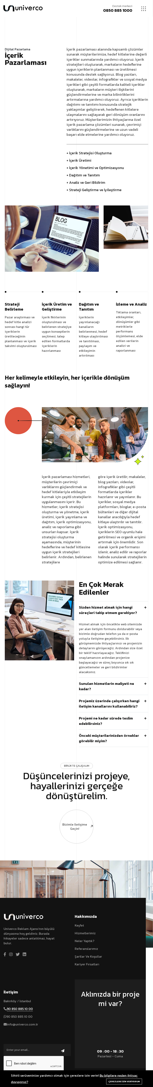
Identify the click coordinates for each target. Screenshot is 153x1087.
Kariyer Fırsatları (87, 964)
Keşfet (79, 925)
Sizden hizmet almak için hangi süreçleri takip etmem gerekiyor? (108, 610)
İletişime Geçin (108, 1015)
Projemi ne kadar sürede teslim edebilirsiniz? (106, 721)
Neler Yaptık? (84, 940)
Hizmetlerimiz (85, 933)
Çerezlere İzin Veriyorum (124, 1081)
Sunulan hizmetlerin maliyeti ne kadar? (106, 686)
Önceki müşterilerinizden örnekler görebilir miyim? (109, 738)
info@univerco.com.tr (22, 1024)
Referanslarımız (86, 948)
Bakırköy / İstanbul (17, 1001)
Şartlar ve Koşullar (88, 956)
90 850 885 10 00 (20, 1008)
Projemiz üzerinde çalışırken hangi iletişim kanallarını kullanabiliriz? (109, 703)
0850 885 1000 (117, 10)
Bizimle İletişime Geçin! (74, 826)
